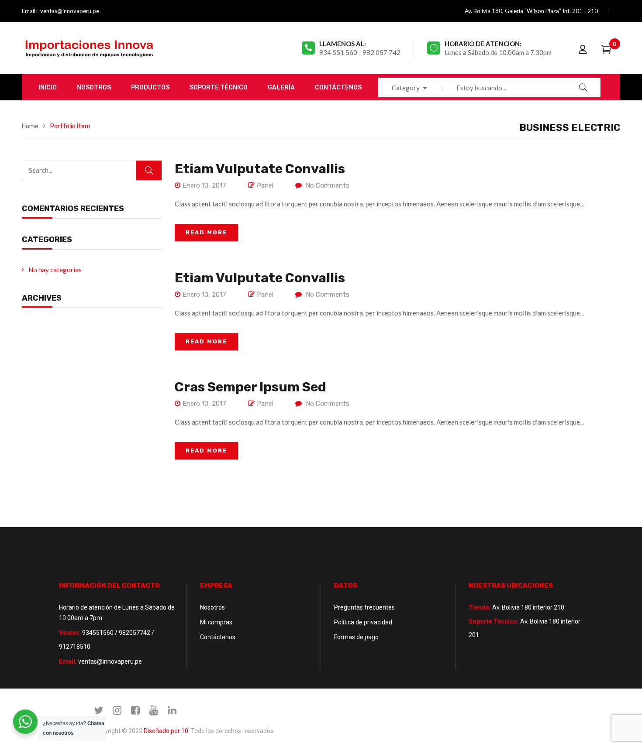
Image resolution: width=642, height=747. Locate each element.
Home (30, 126)
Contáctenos (217, 637)
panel (265, 185)
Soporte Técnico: (494, 621)
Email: (29, 10)
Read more (206, 232)
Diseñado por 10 (166, 730)
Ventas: (70, 632)
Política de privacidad (363, 622)
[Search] (149, 170)
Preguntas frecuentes (364, 607)
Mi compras (216, 622)
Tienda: (480, 607)
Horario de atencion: (483, 44)
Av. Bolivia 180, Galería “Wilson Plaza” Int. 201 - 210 (531, 10)
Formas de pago (356, 637)
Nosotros (212, 607)
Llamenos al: (342, 44)
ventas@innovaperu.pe (69, 10)
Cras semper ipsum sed (250, 387)
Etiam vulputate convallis (260, 169)
